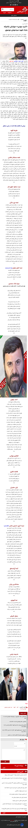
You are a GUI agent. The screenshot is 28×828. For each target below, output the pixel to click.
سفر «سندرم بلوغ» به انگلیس (21, 791)
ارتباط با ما (19, 3)
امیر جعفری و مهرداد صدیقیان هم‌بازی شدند (18, 794)
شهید (14, 707)
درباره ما (14, 3)
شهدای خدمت (23, 708)
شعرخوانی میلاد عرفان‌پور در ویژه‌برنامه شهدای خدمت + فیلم (14, 717)
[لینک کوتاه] (26, 21)
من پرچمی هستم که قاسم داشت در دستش (17, 735)
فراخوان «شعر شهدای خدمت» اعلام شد (17, 721)
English (9, 12)
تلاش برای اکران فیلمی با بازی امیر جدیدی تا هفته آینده (15, 788)
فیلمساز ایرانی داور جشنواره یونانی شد (19, 797)
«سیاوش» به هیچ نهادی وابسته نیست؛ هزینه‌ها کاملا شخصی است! (15, 804)
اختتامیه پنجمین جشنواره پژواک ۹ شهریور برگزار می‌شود (16, 775)
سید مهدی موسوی (8, 707)
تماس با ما (23, 817)
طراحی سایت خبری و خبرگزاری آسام (13, 824)
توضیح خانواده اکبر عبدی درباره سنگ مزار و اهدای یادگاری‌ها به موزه (14, 809)
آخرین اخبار (20, 772)
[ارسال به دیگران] (25, 21)
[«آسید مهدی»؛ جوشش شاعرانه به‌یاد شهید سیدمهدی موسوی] (14, 50)
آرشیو (7, 3)
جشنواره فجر (18, 817)
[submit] (5, 761)
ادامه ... (3, 768)
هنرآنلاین (12, 820)
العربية (4, 12)
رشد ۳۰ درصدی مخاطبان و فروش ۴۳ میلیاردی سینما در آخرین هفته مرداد (14, 783)
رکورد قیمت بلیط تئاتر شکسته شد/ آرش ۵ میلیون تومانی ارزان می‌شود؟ (14, 779)
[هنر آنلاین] (22, 10)
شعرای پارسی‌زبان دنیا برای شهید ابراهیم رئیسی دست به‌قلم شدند (15, 726)
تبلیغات (10, 3)
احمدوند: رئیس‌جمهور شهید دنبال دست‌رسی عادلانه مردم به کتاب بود (14, 731)
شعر (17, 707)
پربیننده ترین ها (19, 766)
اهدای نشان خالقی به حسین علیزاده (20, 800)
